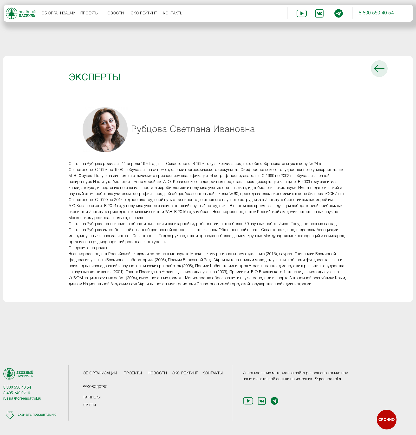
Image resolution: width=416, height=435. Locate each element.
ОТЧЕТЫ (89, 405)
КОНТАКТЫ (173, 13)
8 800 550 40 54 (376, 13)
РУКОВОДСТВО (95, 387)
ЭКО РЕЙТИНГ (144, 13)
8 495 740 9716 (16, 393)
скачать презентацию (37, 414)
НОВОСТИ (114, 13)
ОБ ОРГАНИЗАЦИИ (58, 13)
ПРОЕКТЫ (89, 13)
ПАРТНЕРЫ (92, 397)
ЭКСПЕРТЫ (95, 78)
